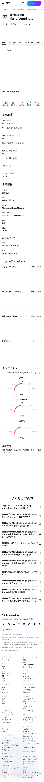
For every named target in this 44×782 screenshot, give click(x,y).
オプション (6, 717)
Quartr (30, 647)
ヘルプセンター (28, 706)
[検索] (23, 3)
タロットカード (28, 720)
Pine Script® (6, 722)
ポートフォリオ (7, 713)
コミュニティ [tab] (29, 42)
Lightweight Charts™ (30, 759)
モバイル (5, 729)
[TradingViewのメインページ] (8, 3)
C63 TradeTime (28, 722)
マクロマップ (6, 720)
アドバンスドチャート (30, 761)
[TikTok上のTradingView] (34, 624)
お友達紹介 (6, 743)
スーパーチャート (8, 660)
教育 (3, 759)
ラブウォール (6, 740)
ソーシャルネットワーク (10, 738)
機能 (24, 660)
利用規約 (26, 729)
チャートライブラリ (29, 756)
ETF (3, 669)
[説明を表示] (10, 120)
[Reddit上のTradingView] (39, 624)
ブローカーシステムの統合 (32, 773)
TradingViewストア (29, 717)
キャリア (26, 708)
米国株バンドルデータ (30, 692)
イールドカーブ (7, 715)
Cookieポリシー (28, 736)
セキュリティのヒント (30, 741)
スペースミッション (29, 701)
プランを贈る (27, 667)
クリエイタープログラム (10, 745)
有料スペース (6, 777)
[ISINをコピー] (18, 246)
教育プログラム (28, 777)
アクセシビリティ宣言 (30, 738)
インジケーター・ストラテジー (11, 769)
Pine (3, 681)
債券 (3, 671)
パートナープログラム (30, 775)
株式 (3, 666)
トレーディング (7, 756)
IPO (3, 706)
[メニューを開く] (3, 3)
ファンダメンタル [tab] (15, 42)
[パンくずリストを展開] (14, 10)
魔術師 (4, 772)
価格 (24, 662)
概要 (24, 673)
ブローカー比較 (28, 678)
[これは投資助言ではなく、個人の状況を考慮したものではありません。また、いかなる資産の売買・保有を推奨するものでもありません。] (39, 373)
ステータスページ (29, 747)
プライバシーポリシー (30, 734)
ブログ (25, 704)
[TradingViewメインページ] (10, 615)
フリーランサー (7, 775)
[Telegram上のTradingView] (29, 624)
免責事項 (26, 731)
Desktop (5, 731)
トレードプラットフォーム (32, 764)
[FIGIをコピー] (18, 253)
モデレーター (6, 750)
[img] (30, 24)
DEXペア (5, 678)
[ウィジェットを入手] (40, 368)
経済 (3, 699)
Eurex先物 (26, 690)
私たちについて (28, 699)
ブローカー (26, 676)
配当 (3, 704)
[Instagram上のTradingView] (19, 624)
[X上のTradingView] (3, 624)
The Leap (26, 681)
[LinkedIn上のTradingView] (24, 624)
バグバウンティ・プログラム (32, 744)
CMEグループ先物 (29, 687)
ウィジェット (27, 754)
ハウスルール (6, 747)
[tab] (33, 266)
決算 (3, 701)
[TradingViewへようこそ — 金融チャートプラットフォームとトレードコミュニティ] (10, 91)
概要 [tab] (4, 42)
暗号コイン (6, 673)
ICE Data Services (17, 634)
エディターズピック (9, 761)
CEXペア (5, 676)
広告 (24, 770)
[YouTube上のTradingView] (13, 624)
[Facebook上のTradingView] (8, 624)
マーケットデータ (29, 664)
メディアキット (28, 711)
